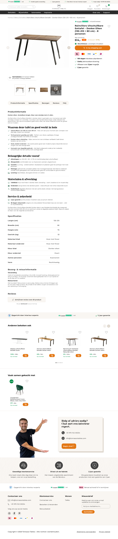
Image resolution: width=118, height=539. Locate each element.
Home (10, 17)
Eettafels (11, 12)
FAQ (64, 103)
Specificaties (33, 103)
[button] (68, 47)
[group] (38, 48)
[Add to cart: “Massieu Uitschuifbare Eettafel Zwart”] (25, 355)
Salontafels (36, 12)
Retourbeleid (45, 509)
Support (106, 12)
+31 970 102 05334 (105, 1)
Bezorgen (45, 103)
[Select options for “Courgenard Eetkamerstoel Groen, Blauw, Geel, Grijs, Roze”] (25, 404)
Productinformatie (18, 103)
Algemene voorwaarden (86, 532)
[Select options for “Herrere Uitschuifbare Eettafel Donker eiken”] (105, 355)
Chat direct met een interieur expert (77, 1)
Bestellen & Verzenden (49, 504)
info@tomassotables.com (76, 438)
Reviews (56, 103)
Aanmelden (88, 512)
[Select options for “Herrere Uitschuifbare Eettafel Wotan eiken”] (52, 355)
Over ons (96, 12)
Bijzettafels (23, 12)
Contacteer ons (46, 500)
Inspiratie (48, 12)
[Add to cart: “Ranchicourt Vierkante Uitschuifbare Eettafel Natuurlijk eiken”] (78, 355)
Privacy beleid (104, 532)
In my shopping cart (94, 48)
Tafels (16, 17)
